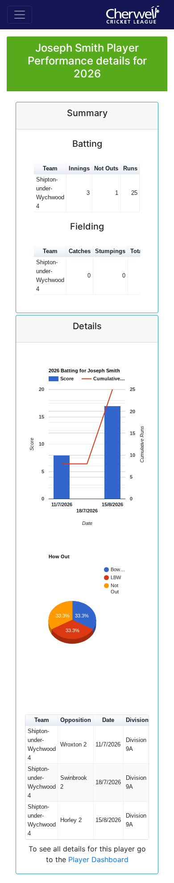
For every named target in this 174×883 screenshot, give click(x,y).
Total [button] (137, 251)
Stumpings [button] (110, 251)
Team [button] (50, 168)
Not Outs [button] (106, 168)
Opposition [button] (75, 720)
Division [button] (137, 720)
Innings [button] (79, 168)
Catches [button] (80, 251)
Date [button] (108, 720)
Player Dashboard (98, 859)
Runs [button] (130, 168)
